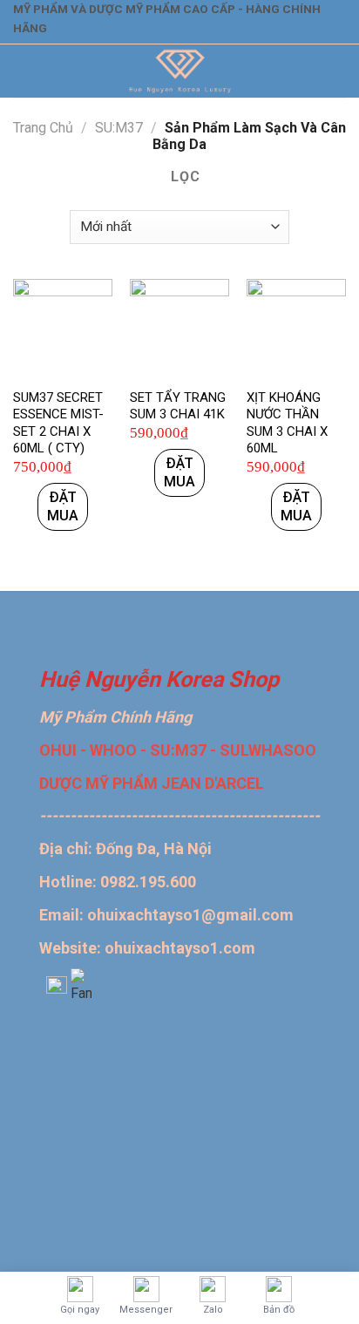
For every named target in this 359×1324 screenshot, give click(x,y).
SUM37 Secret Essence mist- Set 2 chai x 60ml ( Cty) (58, 423)
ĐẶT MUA (62, 506)
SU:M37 (119, 127)
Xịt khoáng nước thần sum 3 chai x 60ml (287, 423)
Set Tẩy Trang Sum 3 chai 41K (178, 406)
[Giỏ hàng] (334, 71)
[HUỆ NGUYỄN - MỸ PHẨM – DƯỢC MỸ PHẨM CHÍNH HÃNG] (180, 71)
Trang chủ (43, 127)
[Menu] (23, 71)
